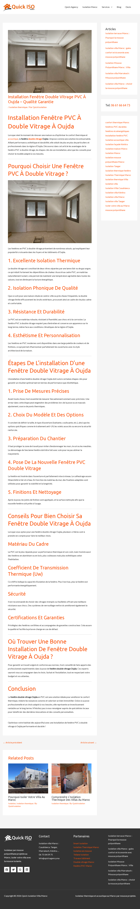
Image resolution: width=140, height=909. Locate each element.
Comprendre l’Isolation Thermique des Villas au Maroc (71, 798)
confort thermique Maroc (117, 122)
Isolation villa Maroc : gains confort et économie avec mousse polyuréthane (118, 52)
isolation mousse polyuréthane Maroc (115, 159)
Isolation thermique (18, 107)
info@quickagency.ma (49, 858)
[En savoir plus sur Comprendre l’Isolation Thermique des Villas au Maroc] (71, 778)
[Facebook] (6, 869)
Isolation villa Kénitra (115, 192)
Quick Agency (71, 7)
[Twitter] (13, 869)
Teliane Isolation (81, 854)
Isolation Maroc (89, 7)
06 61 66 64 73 (120, 105)
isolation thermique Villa (116, 179)
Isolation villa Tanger (115, 201)
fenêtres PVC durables (116, 126)
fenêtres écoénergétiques (117, 131)
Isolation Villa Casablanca (117, 188)
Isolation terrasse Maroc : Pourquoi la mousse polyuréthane (117, 37)
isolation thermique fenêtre (118, 170)
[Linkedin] (27, 869)
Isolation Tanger (113, 166)
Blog (119, 7)
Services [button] (106, 7)
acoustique (13, 138)
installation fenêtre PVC (116, 135)
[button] (111, 7)
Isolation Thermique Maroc (118, 175)
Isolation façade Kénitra (116, 144)
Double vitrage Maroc (83, 862)
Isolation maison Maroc (116, 148)
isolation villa (111, 183)
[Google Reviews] (20, 869)
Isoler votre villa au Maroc (117, 205)
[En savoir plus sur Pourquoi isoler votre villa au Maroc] (28, 778)
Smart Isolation (80, 843)
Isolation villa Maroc (115, 197)
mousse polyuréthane (115, 210)
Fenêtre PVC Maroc (82, 865)
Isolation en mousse (82, 851)
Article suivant (89, 742)
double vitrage (35, 138)
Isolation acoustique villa (117, 140)
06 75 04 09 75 (46, 854)
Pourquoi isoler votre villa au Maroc (26, 798)
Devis (128, 7)
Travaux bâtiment (81, 858)
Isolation (12, 803)
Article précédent (12, 742)
